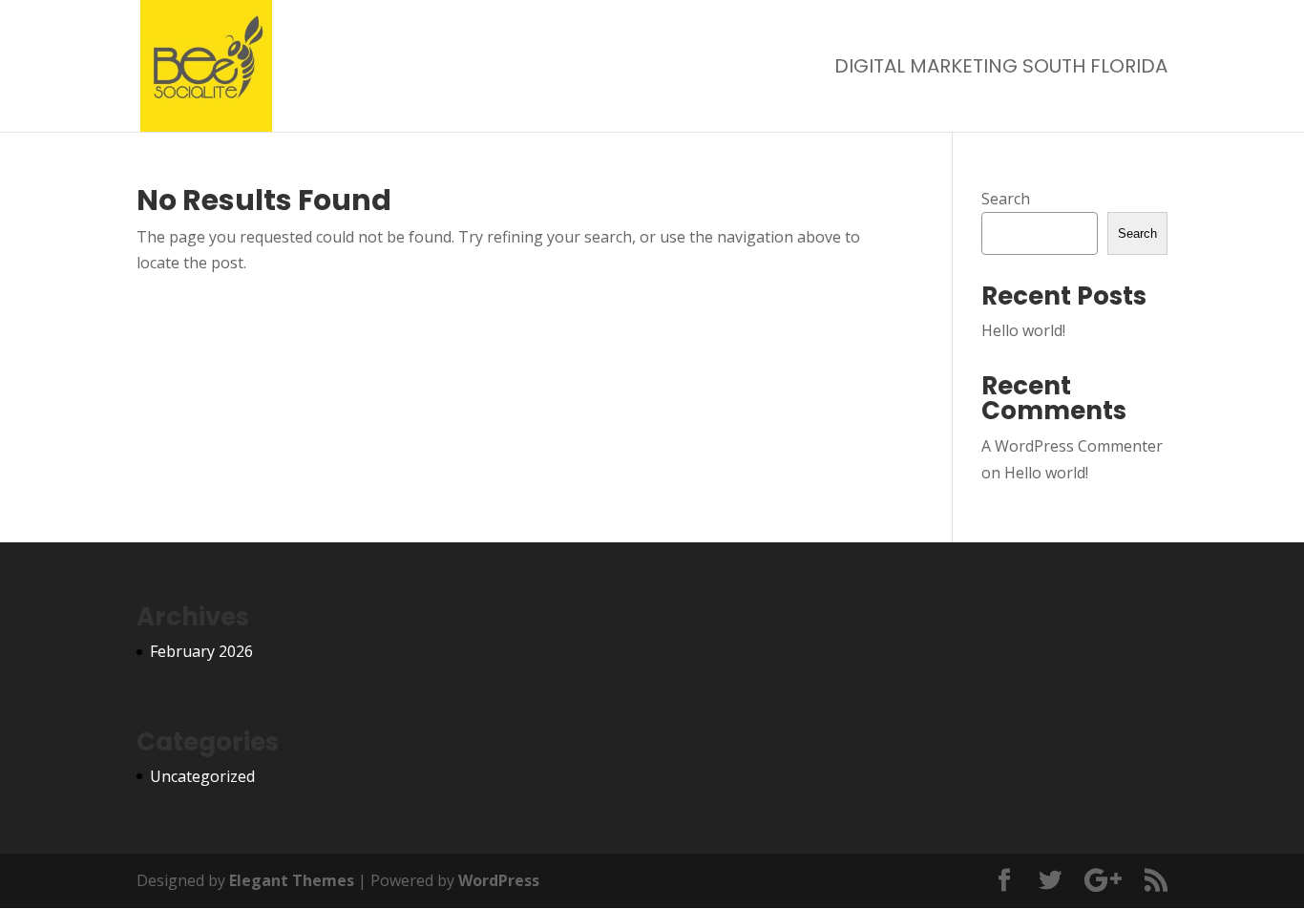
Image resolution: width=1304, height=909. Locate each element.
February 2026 (201, 651)
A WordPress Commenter (1072, 445)
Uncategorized (202, 776)
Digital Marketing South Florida (1000, 69)
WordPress (498, 880)
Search (1005, 198)
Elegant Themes (291, 880)
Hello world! (1023, 330)
